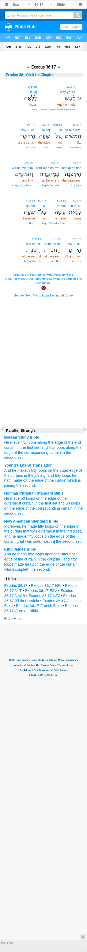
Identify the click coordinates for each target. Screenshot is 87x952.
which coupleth (16, 569)
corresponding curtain (54, 508)
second (10, 513)
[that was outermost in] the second (46, 541)
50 (23, 498)
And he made (15, 554)
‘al (60, 130)
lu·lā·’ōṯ (32, 92)
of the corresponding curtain (37, 452)
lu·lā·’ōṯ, (76, 206)
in (36, 503)
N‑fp (34, 109)
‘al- (44, 206)
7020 (75, 162)
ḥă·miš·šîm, (73, 130)
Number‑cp (75, 147)
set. (21, 457)
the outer (60, 470)
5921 (55, 124)
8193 (43, 124)
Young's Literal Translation (28, 465)
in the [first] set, (69, 531)
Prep (59, 147)
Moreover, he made (20, 526)
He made (12, 442)
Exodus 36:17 (15, 585)
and (61, 503)
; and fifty (53, 475)
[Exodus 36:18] (81, 439)
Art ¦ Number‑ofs (32, 261)
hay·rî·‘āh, (28, 130)
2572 (75, 124)
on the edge (65, 526)
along (42, 442)
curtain (10, 447)
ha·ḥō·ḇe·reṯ (52, 244)
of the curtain (54, 480)
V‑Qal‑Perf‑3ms (57, 223)
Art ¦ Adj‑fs (76, 185)
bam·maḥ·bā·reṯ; (47, 168)
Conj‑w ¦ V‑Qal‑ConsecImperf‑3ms (57, 109)
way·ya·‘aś (67, 92)
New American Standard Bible (31, 521)
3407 (29, 124)
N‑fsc (47, 147)
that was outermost (39, 531)
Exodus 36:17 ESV (41, 591)
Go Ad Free (8, 943)
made (19, 564)
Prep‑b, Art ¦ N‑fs (50, 185)
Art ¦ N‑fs (30, 147)
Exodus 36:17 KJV (44, 596)
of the (62, 498)
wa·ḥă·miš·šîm (22, 168)
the (41, 503)
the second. (40, 569)
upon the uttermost (61, 554)
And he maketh (17, 470)
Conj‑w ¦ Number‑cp (22, 185)
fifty (24, 442)
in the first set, (28, 447)
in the (78, 508)
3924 (30, 86)
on (49, 470)
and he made (15, 536)
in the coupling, (49, 559)
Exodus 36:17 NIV (46, 585)
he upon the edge (39, 564)
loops (32, 442)
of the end (72, 442)
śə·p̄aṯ (45, 130)
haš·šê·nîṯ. (33, 244)
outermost (12, 503)
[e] (74, 86)
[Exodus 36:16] (5, 439)
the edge (55, 442)
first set (51, 503)
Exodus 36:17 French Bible (39, 606)
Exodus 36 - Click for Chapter (30, 75)
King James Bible (20, 549)
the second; (25, 485)
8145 (34, 238)
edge (73, 470)
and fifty (48, 447)
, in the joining (33, 475)
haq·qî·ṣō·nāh (71, 168)
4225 (53, 162)
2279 (54, 238)
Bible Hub (12, 618)
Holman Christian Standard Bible (34, 493)
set (20, 513)
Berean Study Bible (21, 437)
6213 (69, 86)
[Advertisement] (43, 387)
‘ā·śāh (61, 206)
